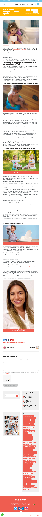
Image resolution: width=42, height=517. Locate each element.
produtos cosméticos (28, 475)
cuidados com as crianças (29, 448)
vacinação (26, 489)
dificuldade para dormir (29, 458)
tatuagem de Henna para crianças (29, 481)
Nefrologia (35, 11)
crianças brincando (28, 438)
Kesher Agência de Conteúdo (33, 515)
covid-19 (26, 433)
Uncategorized (27, 407)
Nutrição (26, 400)
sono (33, 477)
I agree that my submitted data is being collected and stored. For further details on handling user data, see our (21, 373)
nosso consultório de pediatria (19, 49)
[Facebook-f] (19, 508)
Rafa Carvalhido (35, 514)
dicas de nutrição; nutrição (29, 456)
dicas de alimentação (28, 454)
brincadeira (31, 421)
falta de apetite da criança (29, 462)
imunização (26, 467)
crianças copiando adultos (29, 442)
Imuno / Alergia (28, 397)
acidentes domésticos (28, 416)
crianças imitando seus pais (29, 446)
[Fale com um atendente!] (2, 514)
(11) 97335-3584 (30, 504)
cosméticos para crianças (29, 431)
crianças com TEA (27, 440)
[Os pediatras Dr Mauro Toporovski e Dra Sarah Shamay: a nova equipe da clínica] (7, 422)
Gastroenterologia (28, 396)
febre (25, 464)
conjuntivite (31, 425)
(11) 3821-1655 (26, 503)
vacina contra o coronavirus (30, 487)
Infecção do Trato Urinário (18, 342)
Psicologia (26, 404)
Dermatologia (27, 394)
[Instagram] (26, 508)
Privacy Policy (7, 373)
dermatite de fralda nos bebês (29, 452)
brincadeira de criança (28, 423)
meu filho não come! (28, 473)
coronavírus (26, 429)
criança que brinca (28, 436)
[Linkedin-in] (22, 508)
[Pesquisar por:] (12, 395)
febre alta (30, 464)
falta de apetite (27, 460)
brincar (25, 425)
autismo (25, 421)
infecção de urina (7, 342)
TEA (25, 483)
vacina (28, 483)
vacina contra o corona (29, 485)
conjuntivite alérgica (28, 427)
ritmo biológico (27, 477)
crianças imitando (27, 444)
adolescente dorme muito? (29, 418)
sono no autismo (27, 479)
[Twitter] (15, 508)
